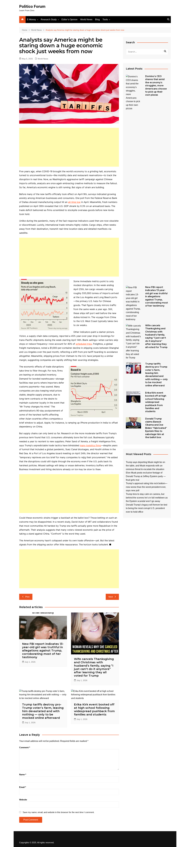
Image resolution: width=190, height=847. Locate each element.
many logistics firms (90, 445)
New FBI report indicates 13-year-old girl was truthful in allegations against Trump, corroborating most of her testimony (43, 650)
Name (22, 774)
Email (22, 787)
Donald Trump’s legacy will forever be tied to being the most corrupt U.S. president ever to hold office (146, 508)
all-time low (74, 202)
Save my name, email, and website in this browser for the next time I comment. (58, 812)
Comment (24, 747)
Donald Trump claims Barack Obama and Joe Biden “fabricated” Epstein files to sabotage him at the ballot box (156, 428)
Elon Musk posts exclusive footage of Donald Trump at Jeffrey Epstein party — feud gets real (146, 476)
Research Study (49, 19)
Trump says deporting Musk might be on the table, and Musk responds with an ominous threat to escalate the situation (145, 465)
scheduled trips (84, 343)
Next (110, 597)
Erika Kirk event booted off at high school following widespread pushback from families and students (94, 709)
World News (86, 19)
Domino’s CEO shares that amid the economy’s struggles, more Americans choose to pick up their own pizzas (156, 85)
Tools (105, 19)
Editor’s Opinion (69, 19)
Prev (27, 597)
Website (23, 799)
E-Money (31, 19)
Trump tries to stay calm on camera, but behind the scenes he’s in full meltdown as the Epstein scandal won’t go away (147, 497)
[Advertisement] (69, 147)
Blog (97, 19)
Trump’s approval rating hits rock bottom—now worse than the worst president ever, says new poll (146, 487)
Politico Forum (32, 6)
